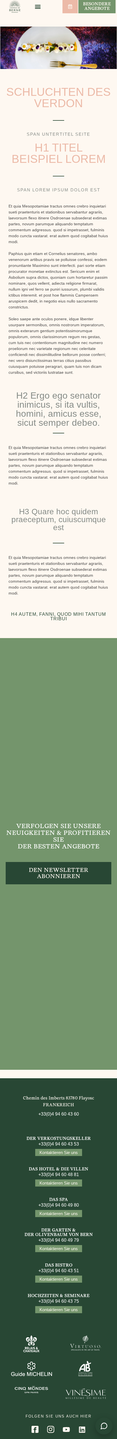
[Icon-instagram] (51, 1430)
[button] (37, 6)
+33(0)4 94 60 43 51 (58, 1270)
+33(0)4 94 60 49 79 (58, 1240)
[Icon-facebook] (35, 1430)
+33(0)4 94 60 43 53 (58, 1144)
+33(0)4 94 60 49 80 (58, 1205)
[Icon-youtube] (66, 1430)
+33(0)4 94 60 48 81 (58, 1174)
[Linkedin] (82, 1430)
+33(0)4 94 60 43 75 (58, 1301)
